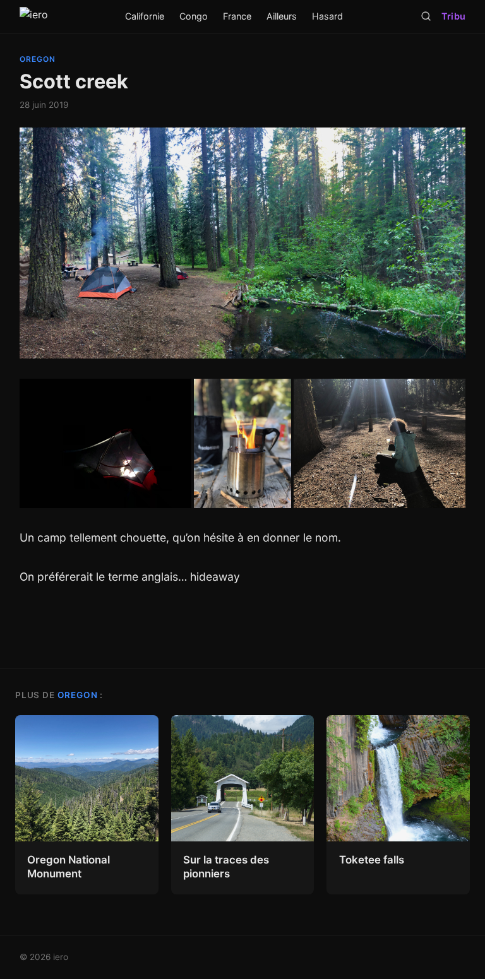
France (237, 16)
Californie (144, 16)
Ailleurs (281, 16)
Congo (193, 16)
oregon (38, 59)
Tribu (453, 16)
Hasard (327, 16)
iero (60, 957)
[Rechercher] (426, 16)
